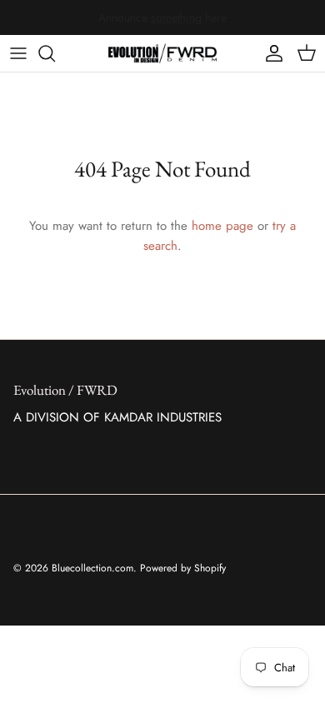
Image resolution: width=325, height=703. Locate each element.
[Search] (55, 53)
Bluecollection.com (92, 568)
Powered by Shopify (183, 568)
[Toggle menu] (18, 53)
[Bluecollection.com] (162, 52)
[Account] (270, 53)
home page (222, 226)
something (176, 17)
